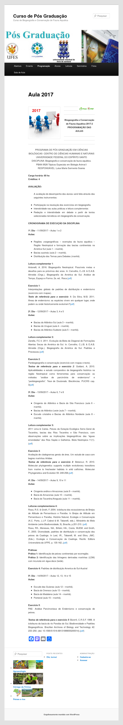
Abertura (17, 65)
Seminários (82, 65)
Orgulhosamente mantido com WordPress (62, 714)
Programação (44, 65)
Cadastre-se (85, 657)
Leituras (68, 65)
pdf (69, 278)
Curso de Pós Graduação (40, 16)
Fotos (94, 65)
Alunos (58, 65)
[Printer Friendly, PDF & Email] (86, 108)
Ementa (29, 65)
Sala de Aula (19, 72)
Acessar (83, 660)
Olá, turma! (51, 657)
